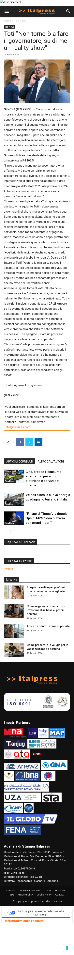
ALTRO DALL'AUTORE (51, 461)
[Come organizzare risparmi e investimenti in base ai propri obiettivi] (14, 611)
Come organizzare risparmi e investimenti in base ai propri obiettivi (46, 610)
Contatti (59, 894)
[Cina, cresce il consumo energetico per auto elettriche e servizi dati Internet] (14, 476)
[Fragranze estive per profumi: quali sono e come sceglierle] (14, 592)
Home (7, 20)
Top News (20, 20)
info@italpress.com (17, 427)
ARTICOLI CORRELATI (19, 461)
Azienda (10, 890)
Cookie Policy (44, 894)
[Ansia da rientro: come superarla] (14, 631)
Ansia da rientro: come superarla (48, 626)
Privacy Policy (25, 894)
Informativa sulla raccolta (24, 921)
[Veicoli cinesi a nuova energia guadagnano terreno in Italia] (14, 499)
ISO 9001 (60, 890)
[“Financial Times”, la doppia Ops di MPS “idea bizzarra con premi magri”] (14, 518)
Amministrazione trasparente (35, 890)
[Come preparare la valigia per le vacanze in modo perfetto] (14, 650)
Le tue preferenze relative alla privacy (41, 912)
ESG (12, 894)
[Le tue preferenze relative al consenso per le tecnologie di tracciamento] (67, 948)
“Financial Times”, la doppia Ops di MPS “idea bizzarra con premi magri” (46, 518)
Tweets (8, 568)
